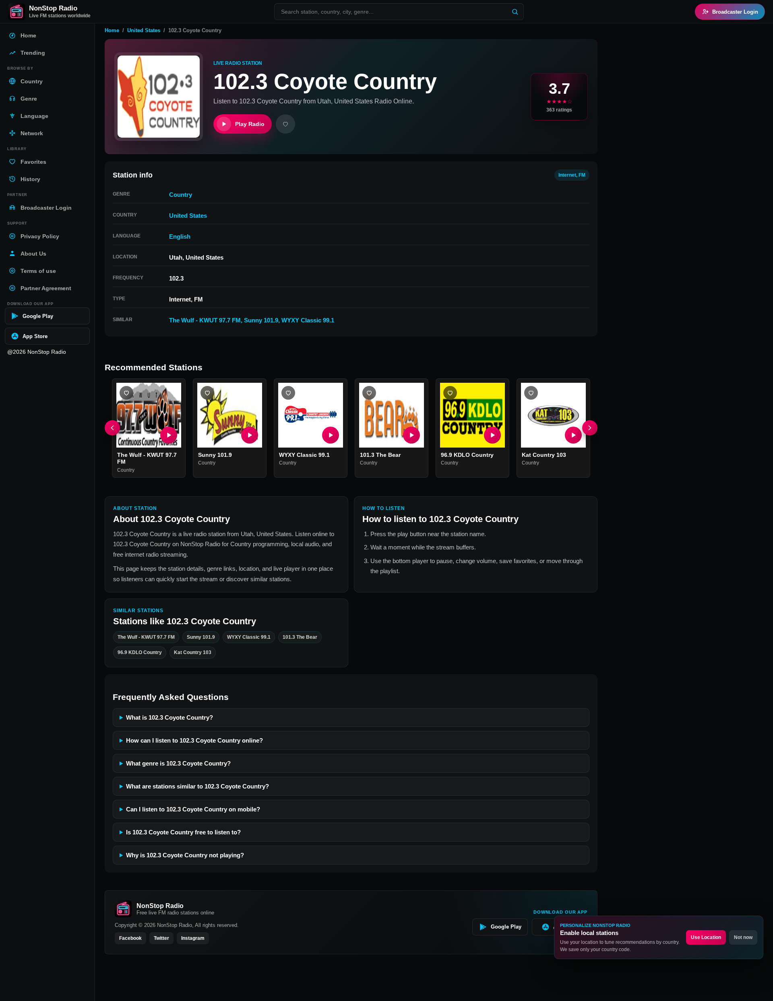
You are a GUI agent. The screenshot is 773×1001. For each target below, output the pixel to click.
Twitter (161, 938)
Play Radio (250, 124)
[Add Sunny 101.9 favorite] (207, 393)
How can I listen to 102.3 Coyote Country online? (194, 740)
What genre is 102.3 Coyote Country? (178, 763)
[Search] (514, 11)
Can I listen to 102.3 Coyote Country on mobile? (193, 809)
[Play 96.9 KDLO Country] (492, 435)
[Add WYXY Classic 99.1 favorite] (288, 393)
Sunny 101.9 (261, 320)
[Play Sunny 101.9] (249, 435)
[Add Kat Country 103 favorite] (531, 393)
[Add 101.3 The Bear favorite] (369, 393)
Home (112, 30)
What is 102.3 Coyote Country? (169, 717)
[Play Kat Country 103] (573, 435)
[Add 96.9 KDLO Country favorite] (450, 393)
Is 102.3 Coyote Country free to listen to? (183, 832)
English (179, 236)
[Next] (589, 428)
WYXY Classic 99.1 (307, 320)
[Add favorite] (285, 124)
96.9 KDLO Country (467, 455)
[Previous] (112, 428)
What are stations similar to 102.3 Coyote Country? (197, 786)
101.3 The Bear (380, 455)
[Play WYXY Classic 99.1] (330, 435)
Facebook (130, 938)
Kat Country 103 (544, 455)
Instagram (193, 938)
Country (180, 194)
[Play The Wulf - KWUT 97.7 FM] (168, 435)
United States (143, 30)
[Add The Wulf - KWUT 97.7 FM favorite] (126, 393)
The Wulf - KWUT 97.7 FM (205, 320)
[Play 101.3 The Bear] (411, 435)
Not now (743, 937)
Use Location (706, 937)
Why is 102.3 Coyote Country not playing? (185, 855)
